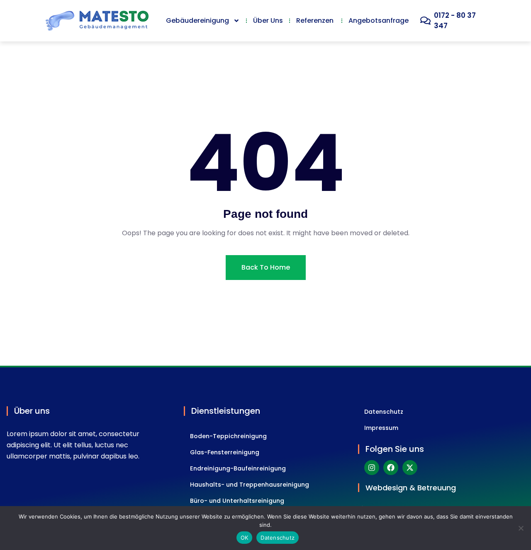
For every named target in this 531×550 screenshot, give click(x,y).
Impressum (381, 428)
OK (244, 537)
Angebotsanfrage (378, 20)
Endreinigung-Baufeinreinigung (238, 468)
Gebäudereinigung (197, 20)
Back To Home (265, 267)
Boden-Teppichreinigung (228, 436)
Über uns (268, 20)
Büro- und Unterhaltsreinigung (237, 501)
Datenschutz (383, 412)
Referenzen (315, 20)
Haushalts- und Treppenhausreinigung (249, 484)
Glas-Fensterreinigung (224, 452)
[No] (520, 528)
